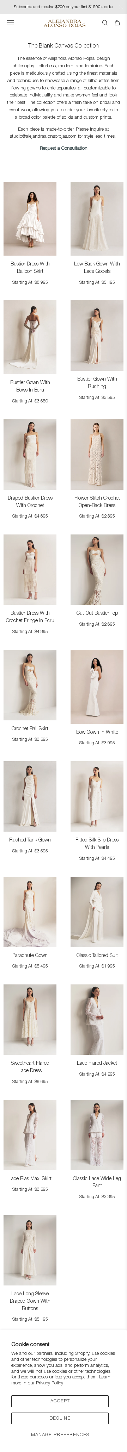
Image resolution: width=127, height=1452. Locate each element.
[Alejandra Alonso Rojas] (63, 23)
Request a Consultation (63, 148)
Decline (60, 1418)
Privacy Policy (49, 1383)
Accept (60, 1401)
